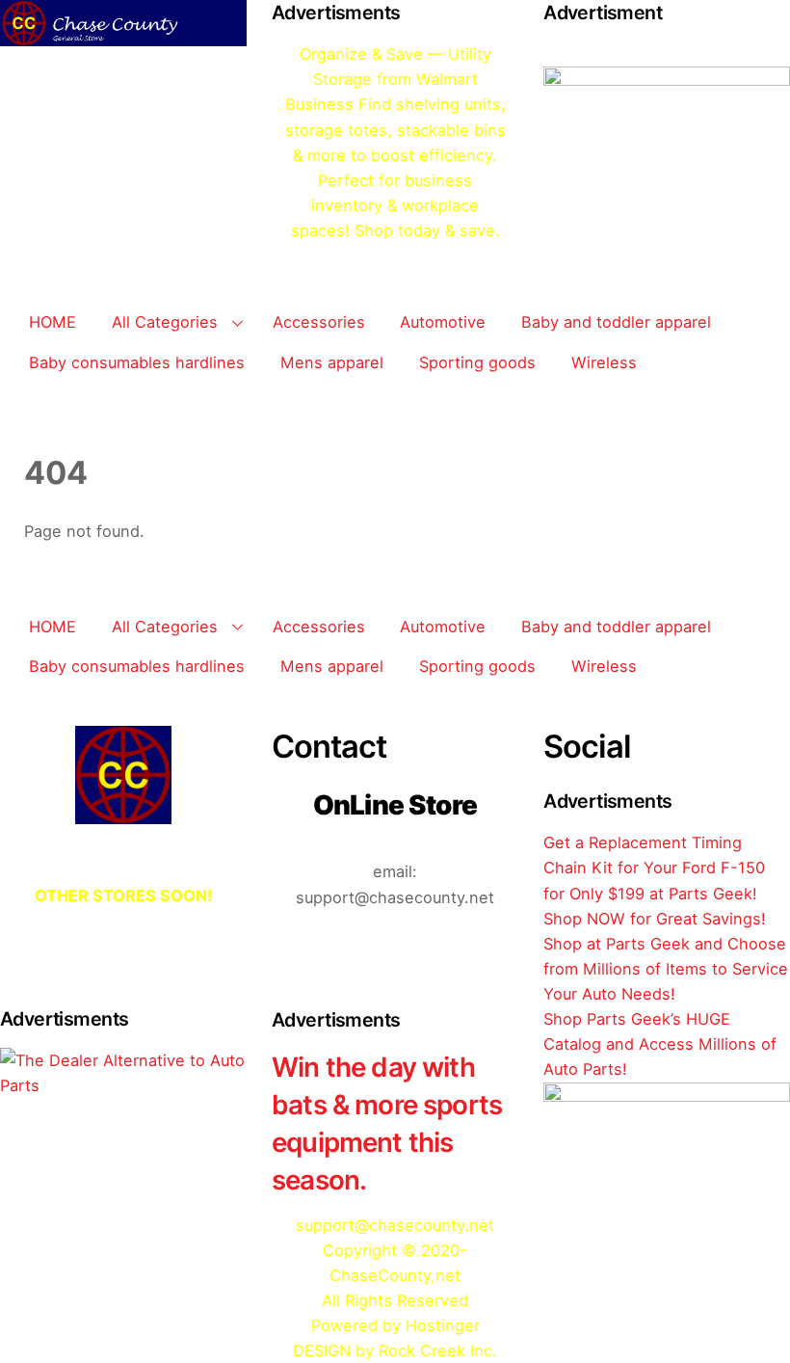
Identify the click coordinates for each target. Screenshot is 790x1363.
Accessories (319, 322)
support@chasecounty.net (395, 1225)
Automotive (443, 322)
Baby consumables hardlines (137, 362)
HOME (52, 322)
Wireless (604, 362)
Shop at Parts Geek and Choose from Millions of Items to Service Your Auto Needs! (665, 968)
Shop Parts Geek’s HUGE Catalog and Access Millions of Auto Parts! (660, 1044)
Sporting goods (477, 362)
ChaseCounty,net (395, 1275)
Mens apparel (331, 362)
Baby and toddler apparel (616, 322)
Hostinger (443, 1325)
